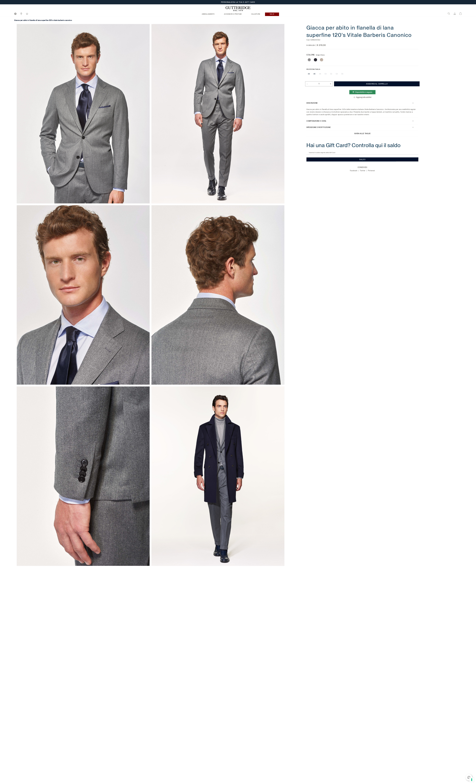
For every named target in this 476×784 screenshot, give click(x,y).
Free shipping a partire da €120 (238, 2)
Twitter (363, 171)
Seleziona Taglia (313, 69)
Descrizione (312, 103)
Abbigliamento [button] (208, 14)
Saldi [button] (272, 14)
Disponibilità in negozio (363, 92)
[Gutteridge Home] (238, 8)
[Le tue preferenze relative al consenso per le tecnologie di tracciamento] (471, 779)
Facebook (354, 171)
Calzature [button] (255, 14)
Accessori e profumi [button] (233, 14)
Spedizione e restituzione (318, 127)
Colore (315, 55)
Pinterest (371, 171)
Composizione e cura (316, 121)
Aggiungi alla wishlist (363, 97)
